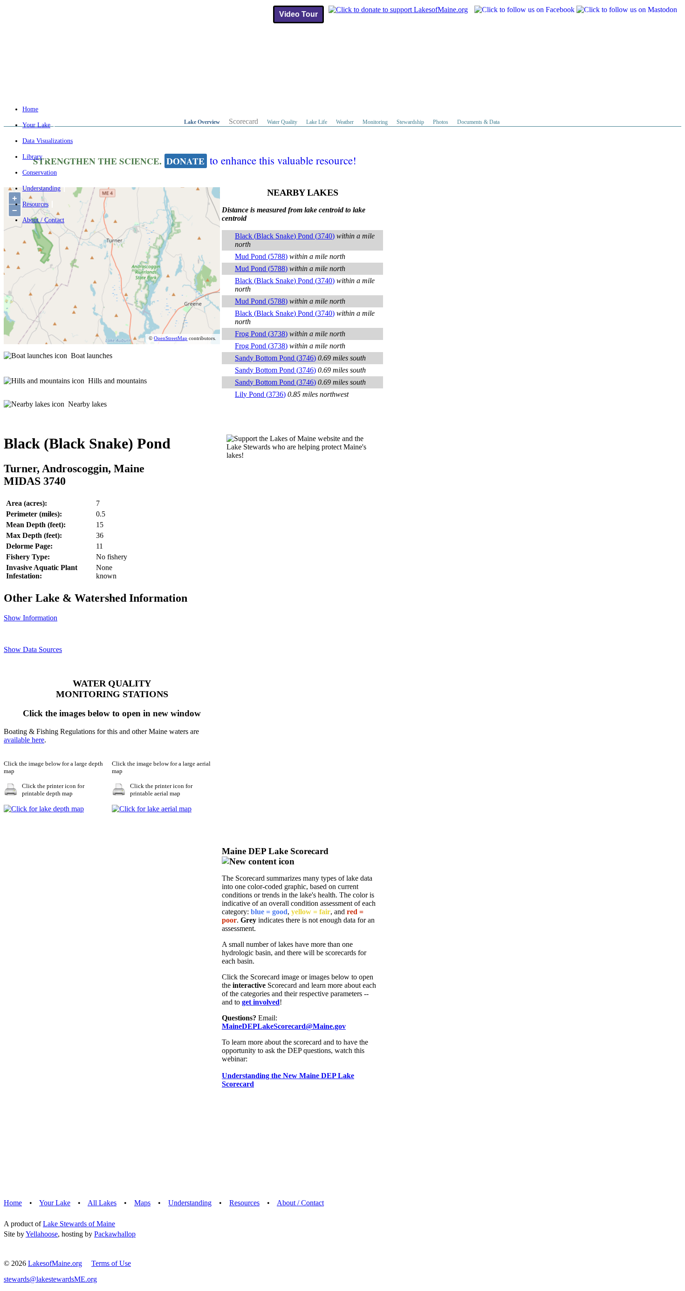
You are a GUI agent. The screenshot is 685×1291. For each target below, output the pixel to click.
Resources (35, 204)
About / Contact (43, 220)
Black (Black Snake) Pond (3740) (285, 236)
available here (24, 740)
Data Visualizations (47, 140)
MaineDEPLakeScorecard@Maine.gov (284, 1026)
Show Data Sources (33, 649)
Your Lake (36, 125)
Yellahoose (42, 1234)
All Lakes (102, 1203)
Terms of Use (111, 1263)
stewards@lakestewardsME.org (50, 1279)
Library (32, 156)
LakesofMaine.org (55, 1263)
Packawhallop (115, 1234)
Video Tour (298, 14)
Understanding (41, 188)
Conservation (39, 172)
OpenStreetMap (170, 338)
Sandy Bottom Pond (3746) (275, 358)
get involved (261, 1002)
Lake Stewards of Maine (79, 1224)
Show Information (30, 618)
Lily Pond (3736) (260, 394)
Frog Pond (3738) (261, 334)
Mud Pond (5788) (261, 256)
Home (30, 109)
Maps (142, 1203)
